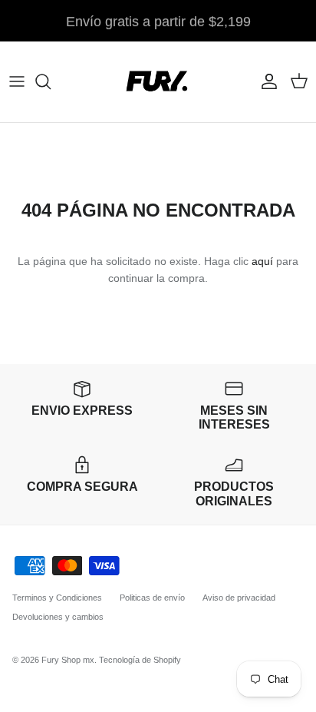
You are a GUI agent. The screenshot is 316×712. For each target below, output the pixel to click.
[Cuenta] (265, 81)
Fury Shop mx (67, 659)
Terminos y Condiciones (57, 597)
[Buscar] (50, 81)
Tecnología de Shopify (140, 659)
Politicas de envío (152, 597)
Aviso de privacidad (238, 597)
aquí (262, 261)
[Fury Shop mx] (158, 81)
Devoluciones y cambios (58, 616)
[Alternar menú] (17, 81)
